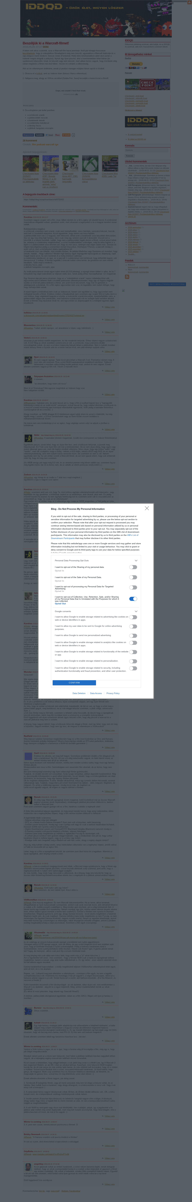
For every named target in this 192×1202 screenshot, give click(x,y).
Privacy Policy (113, 693)
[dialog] (96, 601)
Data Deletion (79, 693)
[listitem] (96, 560)
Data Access (96, 693)
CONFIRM (74, 683)
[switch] (133, 567)
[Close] (148, 509)
